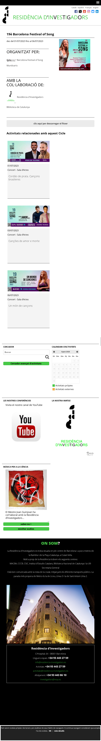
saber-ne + (26, 524)
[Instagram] (88, 11)
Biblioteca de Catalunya (18, 107)
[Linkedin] (97, 11)
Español (81, 7)
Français (88, 7)
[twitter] (80, 11)
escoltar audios (26, 528)
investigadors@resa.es (50, 679)
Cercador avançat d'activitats (26, 363)
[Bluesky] (92, 11)
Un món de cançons (20, 305)
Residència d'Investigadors (30, 97)
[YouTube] (84, 11)
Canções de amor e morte (24, 241)
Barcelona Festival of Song (30, 60)
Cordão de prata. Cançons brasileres (24, 177)
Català (74, 7)
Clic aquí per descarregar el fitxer (51, 123)
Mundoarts (12, 65)
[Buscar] (47, 357)
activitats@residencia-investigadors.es (50, 670)
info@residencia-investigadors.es (50, 662)
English (96, 7)
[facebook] (76, 11)
